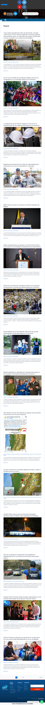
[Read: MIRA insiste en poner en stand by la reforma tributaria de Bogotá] (22, 218)
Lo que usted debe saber (24, 454)
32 (23, 677)
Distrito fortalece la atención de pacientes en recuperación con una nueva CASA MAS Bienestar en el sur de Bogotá (22, 638)
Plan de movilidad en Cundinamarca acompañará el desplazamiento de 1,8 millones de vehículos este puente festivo (21, 556)
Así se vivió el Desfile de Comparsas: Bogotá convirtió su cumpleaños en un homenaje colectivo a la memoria (21, 78)
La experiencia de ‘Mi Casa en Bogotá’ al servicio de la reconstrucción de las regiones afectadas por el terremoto (21, 124)
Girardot (18, 454)
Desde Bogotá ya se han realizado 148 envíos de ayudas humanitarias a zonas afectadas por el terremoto (21, 332)
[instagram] (24, 7)
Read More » (6, 70)
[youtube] (19, 7)
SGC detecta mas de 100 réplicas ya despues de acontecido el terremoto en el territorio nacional (22, 413)
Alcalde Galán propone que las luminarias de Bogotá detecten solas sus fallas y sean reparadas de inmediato (21, 515)
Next (41, 677)
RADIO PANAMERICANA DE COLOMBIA (22, 703)
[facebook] (19, 2)
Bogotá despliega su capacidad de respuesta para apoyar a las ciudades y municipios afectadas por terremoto (22, 373)
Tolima (31, 454)
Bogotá (5, 62)
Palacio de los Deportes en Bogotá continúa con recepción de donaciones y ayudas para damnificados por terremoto (22, 286)
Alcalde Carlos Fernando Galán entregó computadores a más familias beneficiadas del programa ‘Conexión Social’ (22, 597)
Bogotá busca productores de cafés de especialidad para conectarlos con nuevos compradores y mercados (21, 165)
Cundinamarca (13, 454)
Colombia (8, 454)
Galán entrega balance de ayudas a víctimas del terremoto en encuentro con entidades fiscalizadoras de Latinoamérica (22, 246)
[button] (41, 701)
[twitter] (24, 2)
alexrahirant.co (41, 698)
